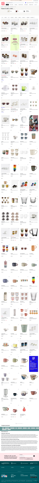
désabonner (28, 458)
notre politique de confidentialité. (29, 459)
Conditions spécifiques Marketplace (8, 480)
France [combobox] (36, 480)
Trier (2, 17)
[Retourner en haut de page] (37, 481)
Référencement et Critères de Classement (14, 480)
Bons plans (16, 4)
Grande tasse (9, 429)
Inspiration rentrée (21, 4)
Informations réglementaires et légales (22, 480)
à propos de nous (22, 467)
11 (21, 423)
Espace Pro (36, 4)
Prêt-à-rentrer (11, 4)
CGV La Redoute (2, 480)
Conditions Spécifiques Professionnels (29, 480)
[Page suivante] (22, 423)
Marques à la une (31, 4)
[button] (37, 2)
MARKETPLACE (31, 468)
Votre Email (21, 454)
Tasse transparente (4, 429)
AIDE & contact (2, 467)
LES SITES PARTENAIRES (32, 467)
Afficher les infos (19, 471)
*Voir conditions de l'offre (22, 457)
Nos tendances (26, 4)
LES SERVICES (12, 467)
